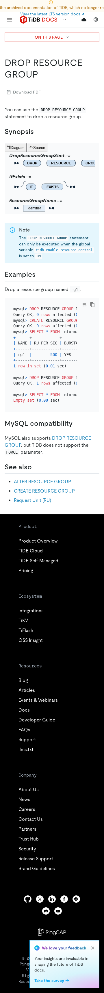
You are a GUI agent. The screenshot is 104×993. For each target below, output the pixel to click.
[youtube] (58, 911)
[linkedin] (52, 899)
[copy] (92, 305)
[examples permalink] (40, 274)
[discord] (46, 911)
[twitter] (40, 899)
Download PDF (27, 92)
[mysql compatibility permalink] (77, 423)
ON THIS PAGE (49, 37)
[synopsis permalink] (38, 131)
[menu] (9, 20)
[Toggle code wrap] (84, 305)
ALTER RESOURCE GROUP (42, 481)
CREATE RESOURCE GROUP (44, 491)
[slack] (76, 899)
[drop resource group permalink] (42, 74)
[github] (28, 899)
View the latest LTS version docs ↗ (52, 14)
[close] (93, 948)
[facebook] (64, 899)
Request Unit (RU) (32, 500)
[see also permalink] (36, 467)
